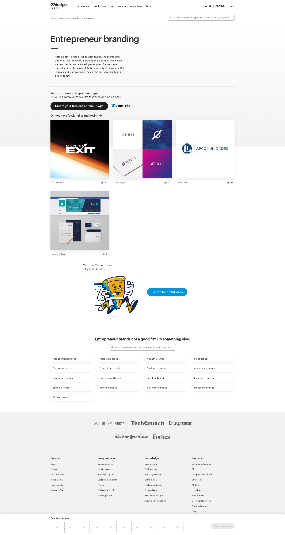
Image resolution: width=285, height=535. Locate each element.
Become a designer (201, 464)
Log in (231, 5)
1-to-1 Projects (104, 469)
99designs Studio (106, 490)
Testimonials (56, 485)
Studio (148, 5)
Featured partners (200, 506)
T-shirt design (151, 490)
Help (194, 511)
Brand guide (151, 479)
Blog (194, 469)
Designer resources (201, 500)
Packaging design (153, 485)
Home (53, 18)
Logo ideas (197, 490)
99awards (197, 479)
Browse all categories (155, 500)
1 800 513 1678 (216, 5)
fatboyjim (121, 182)
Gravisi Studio (60, 253)
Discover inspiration (107, 479)
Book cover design (154, 495)
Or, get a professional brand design (74, 115)
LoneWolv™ (59, 182)
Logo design (151, 464)
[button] (281, 517)
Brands (75, 18)
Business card (151, 469)
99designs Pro (105, 495)
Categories (82, 5)
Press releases (57, 474)
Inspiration (136, 5)
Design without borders (203, 474)
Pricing (101, 485)
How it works (99, 5)
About (53, 464)
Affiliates (196, 485)
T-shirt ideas (198, 495)
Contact (54, 469)
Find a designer (118, 5)
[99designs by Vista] (59, 6)
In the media (56, 479)
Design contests (105, 464)
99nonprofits (56, 490)
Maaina (183, 182)
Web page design (153, 474)
